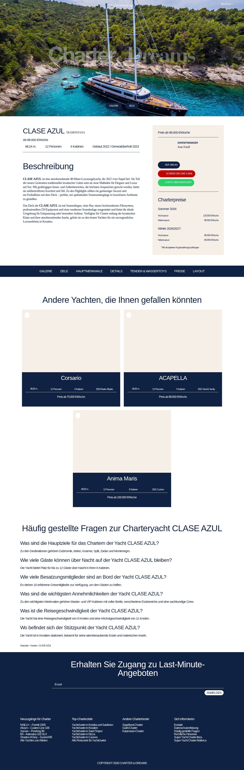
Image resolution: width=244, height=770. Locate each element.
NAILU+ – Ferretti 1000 (33, 724)
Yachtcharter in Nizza (83, 734)
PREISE (179, 271)
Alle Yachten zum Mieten (34, 740)
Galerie (113, 105)
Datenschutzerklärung (186, 727)
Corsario (71, 378)
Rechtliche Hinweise (185, 734)
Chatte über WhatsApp (178, 182)
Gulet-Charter (129, 727)
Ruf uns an (171, 164)
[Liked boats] (239, 4)
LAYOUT (199, 271)
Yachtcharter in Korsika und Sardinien (92, 724)
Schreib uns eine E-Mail (179, 173)
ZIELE (132, 105)
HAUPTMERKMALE (89, 271)
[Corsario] (71, 371)
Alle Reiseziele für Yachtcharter (89, 740)
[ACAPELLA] (173, 371)
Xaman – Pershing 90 (32, 731)
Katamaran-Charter (133, 731)
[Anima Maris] (122, 471)
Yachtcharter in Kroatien (85, 727)
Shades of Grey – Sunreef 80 (36, 737)
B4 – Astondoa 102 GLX (33, 734)
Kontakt (178, 724)
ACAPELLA (173, 378)
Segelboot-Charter (132, 724)
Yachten (33, 645)
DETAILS (116, 271)
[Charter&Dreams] (122, 5)
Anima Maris (122, 478)
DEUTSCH (226, 4)
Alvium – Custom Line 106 (35, 727)
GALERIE (45, 271)
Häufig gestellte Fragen (187, 731)
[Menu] (5, 4)
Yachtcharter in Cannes (85, 737)
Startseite (24, 645)
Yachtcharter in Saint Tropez (87, 731)
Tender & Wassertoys (148, 271)
